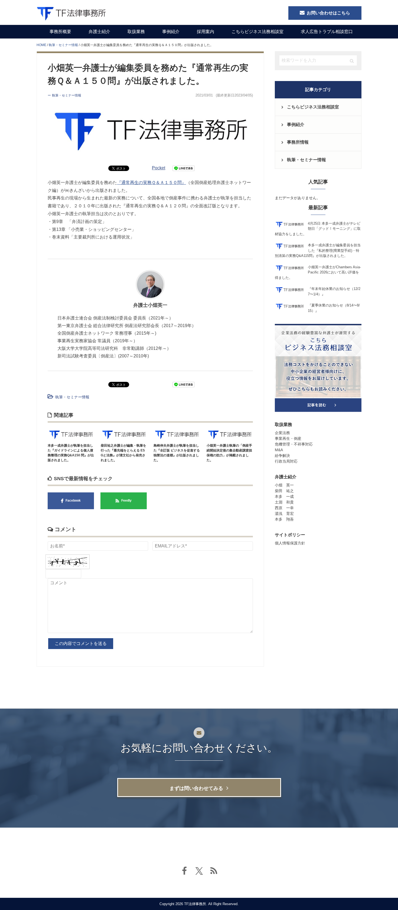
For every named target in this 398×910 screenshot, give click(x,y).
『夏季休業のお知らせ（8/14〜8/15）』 (334, 308)
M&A (279, 450)
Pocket (158, 168)
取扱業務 (136, 31)
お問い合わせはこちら (328, 13)
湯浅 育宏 (284, 513)
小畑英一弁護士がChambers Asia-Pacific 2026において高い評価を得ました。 (318, 272)
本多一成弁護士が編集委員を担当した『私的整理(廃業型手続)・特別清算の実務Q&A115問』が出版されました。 (318, 250)
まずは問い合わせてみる (196, 788)
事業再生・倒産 (288, 438)
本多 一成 (284, 496)
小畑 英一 (284, 485)
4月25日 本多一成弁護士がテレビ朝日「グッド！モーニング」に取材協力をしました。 (318, 228)
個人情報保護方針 (290, 543)
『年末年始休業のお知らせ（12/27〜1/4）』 (334, 291)
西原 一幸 (284, 508)
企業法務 (282, 433)
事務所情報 (298, 142)
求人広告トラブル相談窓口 (327, 31)
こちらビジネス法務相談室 (257, 31)
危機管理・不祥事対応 (294, 444)
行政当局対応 (286, 461)
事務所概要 (60, 31)
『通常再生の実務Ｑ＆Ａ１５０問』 (151, 182)
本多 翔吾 (284, 519)
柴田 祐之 (284, 491)
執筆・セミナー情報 (72, 397)
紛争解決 (282, 455)
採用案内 (205, 31)
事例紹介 (171, 31)
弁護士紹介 (99, 31)
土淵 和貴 (284, 502)
